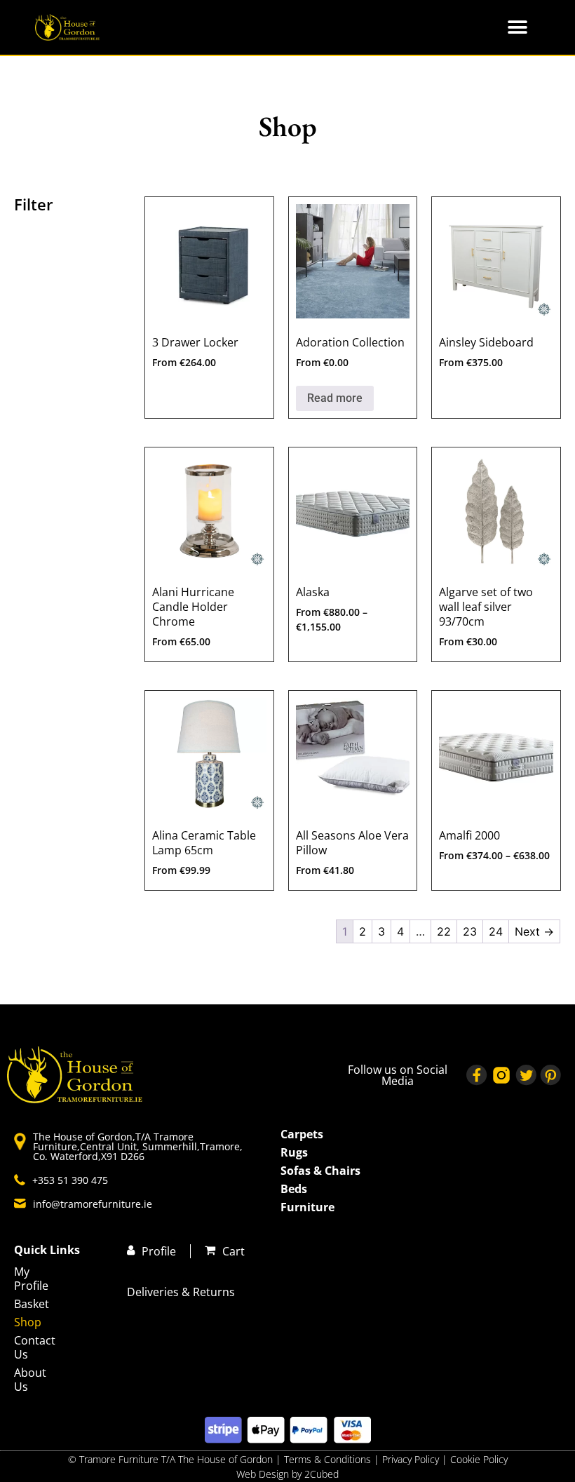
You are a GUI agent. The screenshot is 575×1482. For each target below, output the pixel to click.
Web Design (262, 1474)
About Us (30, 1379)
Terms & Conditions (327, 1459)
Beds (293, 1189)
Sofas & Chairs (320, 1170)
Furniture (307, 1207)
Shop (27, 1322)
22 (444, 931)
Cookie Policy (479, 1459)
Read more (335, 398)
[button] (517, 27)
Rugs (294, 1152)
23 (470, 931)
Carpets (301, 1134)
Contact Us (31, 1347)
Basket (31, 1304)
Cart (233, 1251)
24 (496, 931)
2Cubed (321, 1474)
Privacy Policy (412, 1459)
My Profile (31, 1278)
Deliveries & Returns (181, 1292)
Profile (159, 1251)
